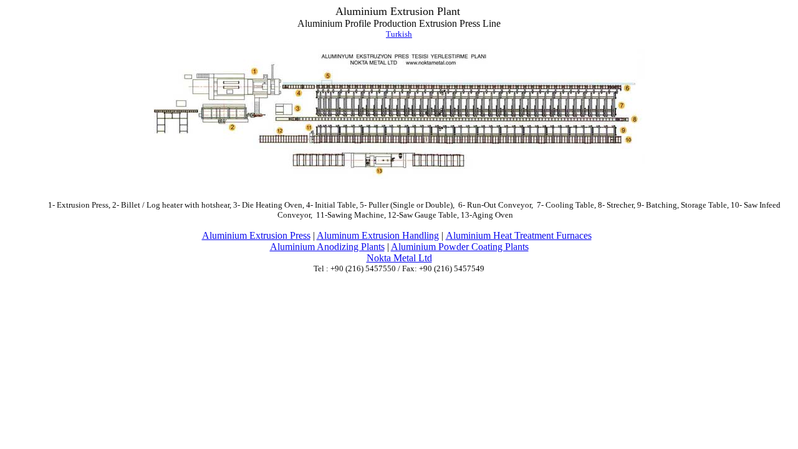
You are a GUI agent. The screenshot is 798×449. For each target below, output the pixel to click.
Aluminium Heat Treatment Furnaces (519, 235)
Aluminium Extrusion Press (256, 235)
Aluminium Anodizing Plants (327, 246)
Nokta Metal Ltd (399, 258)
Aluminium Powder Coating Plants (460, 246)
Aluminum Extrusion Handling (378, 235)
